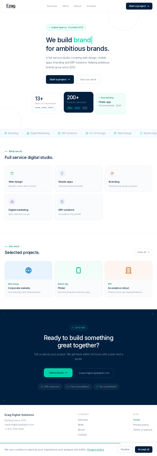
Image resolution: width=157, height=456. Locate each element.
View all (141, 252)
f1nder (136, 419)
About (77, 5)
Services (52, 5)
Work (66, 5)
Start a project (137, 5)
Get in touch (56, 372)
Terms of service (142, 429)
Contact (91, 5)
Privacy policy (141, 424)
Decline (125, 449)
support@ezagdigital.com (94, 372)
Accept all (143, 449)
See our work (88, 79)
